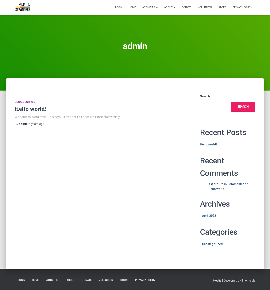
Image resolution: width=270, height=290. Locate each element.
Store (222, 7)
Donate (186, 7)
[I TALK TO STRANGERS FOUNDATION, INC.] (23, 7)
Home (132, 7)
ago (37, 124)
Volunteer (205, 7)
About (168, 7)
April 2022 (209, 215)
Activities (149, 7)
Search (205, 96)
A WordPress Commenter (226, 184)
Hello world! (30, 108)
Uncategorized (25, 101)
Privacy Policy (242, 7)
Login (118, 7)
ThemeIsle (248, 280)
